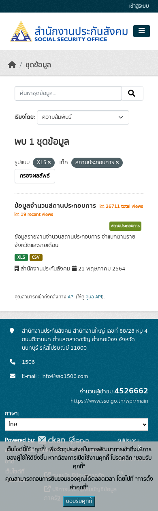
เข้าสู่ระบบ (139, 6)
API (71, 296)
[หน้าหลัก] (12, 65)
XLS (21, 257)
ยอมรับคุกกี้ (79, 501)
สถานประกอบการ (125, 226)
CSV (36, 257)
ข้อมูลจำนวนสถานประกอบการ (56, 206)
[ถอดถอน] (49, 163)
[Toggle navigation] (141, 31)
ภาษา (11, 414)
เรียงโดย (24, 117)
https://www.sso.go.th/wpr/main (109, 401)
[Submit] (132, 93)
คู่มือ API (93, 296)
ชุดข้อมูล (38, 65)
